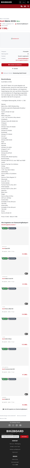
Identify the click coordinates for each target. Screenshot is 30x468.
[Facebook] (9, 425)
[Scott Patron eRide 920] (5, 287)
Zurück (16, 68)
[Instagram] (13, 425)
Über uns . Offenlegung (15, 443)
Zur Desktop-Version (15, 422)
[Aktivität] (25, 6)
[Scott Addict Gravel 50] (5, 257)
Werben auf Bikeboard (15, 449)
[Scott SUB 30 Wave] (5, 318)
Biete (1, 18)
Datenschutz (15, 459)
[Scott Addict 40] (5, 378)
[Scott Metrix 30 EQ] (15, 40)
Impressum (15, 452)
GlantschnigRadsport (22, 23)
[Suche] (28, 6)
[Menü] (28, 2)
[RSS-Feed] (17, 425)
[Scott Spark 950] (5, 227)
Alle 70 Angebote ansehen (22, 60)
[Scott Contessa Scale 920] (5, 348)
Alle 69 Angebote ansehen (8, 224)
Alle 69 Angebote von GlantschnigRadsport (15, 409)
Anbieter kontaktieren (16, 64)
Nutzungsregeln (15, 462)
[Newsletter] (20, 425)
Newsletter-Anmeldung (7, 434)
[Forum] (21, 6)
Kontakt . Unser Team (15, 446)
